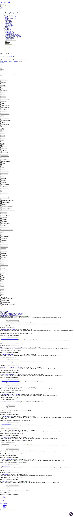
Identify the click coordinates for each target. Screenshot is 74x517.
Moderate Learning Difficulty (5, 215)
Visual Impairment (4, 219)
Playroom (2, 167)
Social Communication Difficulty (6, 208)
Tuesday (2, 275)
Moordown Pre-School (5, 444)
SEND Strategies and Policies (10, 33)
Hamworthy (2, 103)
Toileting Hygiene (3, 257)
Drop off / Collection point (5, 184)
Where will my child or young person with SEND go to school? (11, 314)
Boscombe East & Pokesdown (5, 120)
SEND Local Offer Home (9, 31)
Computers (2, 144)
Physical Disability (4, 217)
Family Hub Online (7, 29)
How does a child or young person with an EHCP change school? (11, 313)
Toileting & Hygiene (4, 225)
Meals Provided (3, 180)
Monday (2, 273)
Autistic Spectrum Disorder (5, 198)
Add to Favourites (12, 327)
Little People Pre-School (6, 437)
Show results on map (4, 311)
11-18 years (2, 133)
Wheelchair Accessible (4, 152)
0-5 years (2, 129)
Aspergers (2, 268)
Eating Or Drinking (4, 221)
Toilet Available (3, 182)
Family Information (3, 503)
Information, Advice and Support (10, 45)
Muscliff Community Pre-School (7, 459)
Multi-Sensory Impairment (5, 227)
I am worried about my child (9, 32)
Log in (6, 50)
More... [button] (1, 126)
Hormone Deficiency (4, 255)
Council (5, 2)
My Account (5, 50)
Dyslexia (2, 232)
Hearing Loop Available (4, 193)
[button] (37, 64)
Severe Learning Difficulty (5, 236)
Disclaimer (4, 507)
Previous (4, 497)
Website (10, 337)
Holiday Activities (8, 20)
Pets (1, 165)
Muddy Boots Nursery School (7, 450)
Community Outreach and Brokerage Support (12, 13)
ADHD (2, 234)
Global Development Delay (5, 202)
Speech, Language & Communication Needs (8, 210)
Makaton (2, 176)
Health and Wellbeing (8, 26)
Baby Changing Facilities (5, 159)
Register (6, 51)
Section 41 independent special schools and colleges (9, 315)
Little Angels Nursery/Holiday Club (8, 430)
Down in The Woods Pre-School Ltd (7, 387)
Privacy (4, 508)
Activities (6, 19)
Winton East (3, 94)
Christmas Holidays (4, 80)
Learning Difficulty (4, 204)
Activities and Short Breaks (9, 38)
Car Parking (3, 163)
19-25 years (3, 138)
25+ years (2, 140)
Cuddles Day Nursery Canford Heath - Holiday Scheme (10, 374)
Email (7, 327)
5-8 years (2, 131)
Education (16, 61)
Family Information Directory (10, 21)
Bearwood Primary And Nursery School (8, 329)
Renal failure (3, 259)
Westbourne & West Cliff (5, 124)
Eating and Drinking (4, 251)
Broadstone (2, 92)
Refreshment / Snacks (4, 188)
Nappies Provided (3, 146)
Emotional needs (3, 238)
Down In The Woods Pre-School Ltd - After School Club (11, 394)
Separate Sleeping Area (4, 171)
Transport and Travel (8, 39)
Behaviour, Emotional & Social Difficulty (7, 200)
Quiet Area (2, 169)
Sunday (2, 283)
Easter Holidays (3, 82)
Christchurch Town (4, 109)
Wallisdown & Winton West (5, 105)
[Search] (66, 60)
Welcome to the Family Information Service (12, 12)
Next (3, 500)
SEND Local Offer (12, 38)
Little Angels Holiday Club (6, 424)
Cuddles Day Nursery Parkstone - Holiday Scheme (10, 381)
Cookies (4, 506)
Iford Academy (4, 407)
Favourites (2, 62)
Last (3, 501)
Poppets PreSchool (5, 474)
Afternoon (2, 292)
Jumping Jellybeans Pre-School (7, 416)
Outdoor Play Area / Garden (5, 161)
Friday (2, 281)
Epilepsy (2, 261)
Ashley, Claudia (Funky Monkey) (7, 322)
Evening (2, 294)
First (3, 496)
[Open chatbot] (71, 514)
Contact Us (6, 48)
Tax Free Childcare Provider (5, 302)
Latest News (7, 14)
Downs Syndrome (3, 253)
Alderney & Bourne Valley (5, 99)
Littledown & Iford (3, 101)
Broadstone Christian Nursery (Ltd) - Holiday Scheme (10, 347)
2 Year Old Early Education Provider (6, 298)
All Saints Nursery (4, 316)
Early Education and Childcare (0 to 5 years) (12, 35)
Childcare (6, 17)
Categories (10, 61)
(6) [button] (7, 79)
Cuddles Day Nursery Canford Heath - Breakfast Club (10, 367)
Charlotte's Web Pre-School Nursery (7, 354)
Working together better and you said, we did (12, 34)
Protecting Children (8, 23)
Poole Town (2, 122)
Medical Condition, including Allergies (7, 206)
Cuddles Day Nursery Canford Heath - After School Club (11, 361)
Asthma (2, 242)
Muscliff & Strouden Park (5, 107)
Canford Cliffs (3, 86)
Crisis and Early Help (8, 44)
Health (6, 41)
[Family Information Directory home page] (6, 509)
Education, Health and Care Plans (10, 40)
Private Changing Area (4, 186)
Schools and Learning (8, 24)
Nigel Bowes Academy (5, 466)
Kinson (2, 88)
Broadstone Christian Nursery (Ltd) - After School (9, 339)
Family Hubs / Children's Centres (10, 18)
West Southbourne (4, 111)
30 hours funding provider (5, 300)
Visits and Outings (4, 148)
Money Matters (7, 42)
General (11, 13)
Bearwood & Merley (4, 90)
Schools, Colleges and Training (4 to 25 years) (13, 36)
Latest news (7, 27)
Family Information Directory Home (11, 16)
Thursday (2, 279)
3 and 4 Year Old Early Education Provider (7, 304)
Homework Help (3, 178)
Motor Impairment (3, 240)
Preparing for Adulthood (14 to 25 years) (12, 37)
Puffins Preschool (5, 481)
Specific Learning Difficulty (5, 223)
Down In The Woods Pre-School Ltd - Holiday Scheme (11, 401)
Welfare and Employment (9, 25)
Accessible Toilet (3, 150)
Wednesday (3, 277)
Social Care (7, 43)
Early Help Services (8, 22)
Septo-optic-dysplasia (4, 244)
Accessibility (5, 505)
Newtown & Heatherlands (5, 118)
